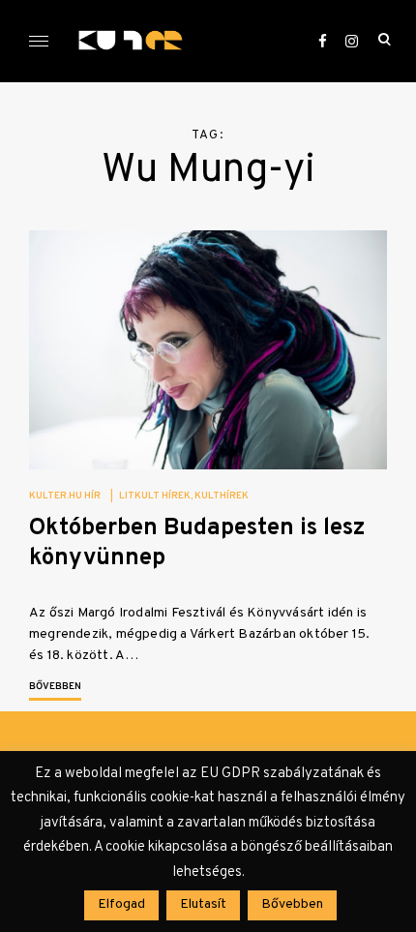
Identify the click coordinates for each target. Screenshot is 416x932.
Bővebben (55, 686)
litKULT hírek (155, 496)
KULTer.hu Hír (65, 496)
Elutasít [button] (203, 904)
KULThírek (221, 496)
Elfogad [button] (121, 904)
